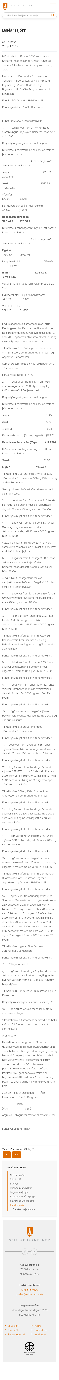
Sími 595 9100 (29, 1289)
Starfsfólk (13, 1330)
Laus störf (13, 1325)
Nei (16, 1154)
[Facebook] (25, 1252)
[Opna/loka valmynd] (53, 4)
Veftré (37, 1325)
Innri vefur (40, 1334)
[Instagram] (34, 1252)
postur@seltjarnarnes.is (29, 1294)
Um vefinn (40, 1330)
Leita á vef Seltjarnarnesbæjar (22, 15)
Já (6, 1154)
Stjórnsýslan (16, 1167)
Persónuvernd (16, 1334)
